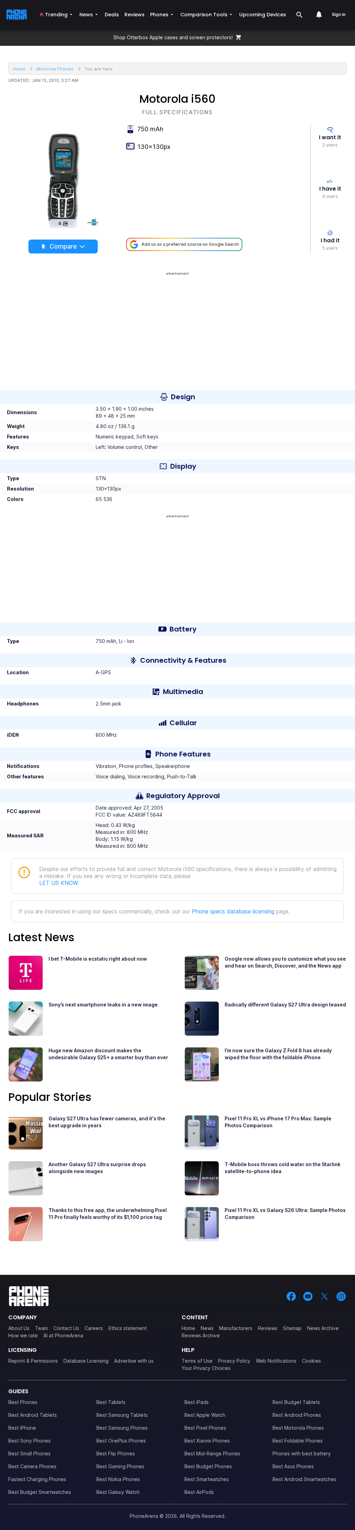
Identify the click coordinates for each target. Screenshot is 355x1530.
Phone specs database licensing (233, 911)
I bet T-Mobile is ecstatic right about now (98, 959)
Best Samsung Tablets (122, 1415)
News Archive (323, 1328)
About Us (18, 1328)
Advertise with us (134, 1361)
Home (188, 1328)
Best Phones (22, 1402)
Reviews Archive (201, 1335)
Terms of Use (197, 1361)
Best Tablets (110, 1402)
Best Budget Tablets (296, 1402)
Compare (63, 246)
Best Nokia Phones (118, 1479)
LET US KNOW (58, 882)
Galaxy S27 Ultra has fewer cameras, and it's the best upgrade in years (107, 1121)
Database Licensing (86, 1361)
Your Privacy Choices (206, 1368)
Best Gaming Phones (120, 1466)
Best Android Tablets (32, 1415)
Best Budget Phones (208, 1466)
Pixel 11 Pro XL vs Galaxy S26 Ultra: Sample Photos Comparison (285, 1213)
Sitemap (292, 1328)
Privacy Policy (234, 1361)
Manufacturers (235, 1328)
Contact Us (66, 1328)
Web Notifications (276, 1361)
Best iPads (196, 1402)
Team (41, 1328)
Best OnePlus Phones (121, 1441)
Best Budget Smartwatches (39, 1492)
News (207, 1328)
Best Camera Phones (32, 1466)
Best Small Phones (29, 1453)
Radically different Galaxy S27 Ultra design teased (285, 1005)
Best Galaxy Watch (118, 1492)
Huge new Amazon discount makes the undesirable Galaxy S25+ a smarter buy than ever (108, 1053)
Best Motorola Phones (298, 1428)
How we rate (23, 1335)
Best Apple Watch (204, 1415)
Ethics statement (128, 1328)
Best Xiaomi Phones (207, 1441)
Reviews (267, 1328)
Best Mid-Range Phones (212, 1453)
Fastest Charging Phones (37, 1479)
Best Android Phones (296, 1415)
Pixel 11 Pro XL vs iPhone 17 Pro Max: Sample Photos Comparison (278, 1121)
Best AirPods (199, 1492)
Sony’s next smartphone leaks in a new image (103, 1005)
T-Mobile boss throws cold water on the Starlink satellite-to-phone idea (282, 1167)
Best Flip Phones (115, 1453)
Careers (94, 1328)
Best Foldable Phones (297, 1441)
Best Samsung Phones (122, 1428)
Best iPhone (22, 1428)
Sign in (338, 14)
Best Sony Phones (29, 1441)
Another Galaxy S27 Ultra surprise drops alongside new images (97, 1167)
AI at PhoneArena (63, 1335)
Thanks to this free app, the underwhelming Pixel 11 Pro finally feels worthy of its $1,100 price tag (108, 1213)
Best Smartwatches (206, 1479)
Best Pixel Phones (205, 1428)
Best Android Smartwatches (304, 1479)
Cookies (311, 1361)
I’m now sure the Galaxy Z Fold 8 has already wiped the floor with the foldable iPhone (278, 1053)
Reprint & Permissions (33, 1361)
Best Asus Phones (293, 1466)
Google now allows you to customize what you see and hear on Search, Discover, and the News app (285, 962)
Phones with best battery (301, 1453)
